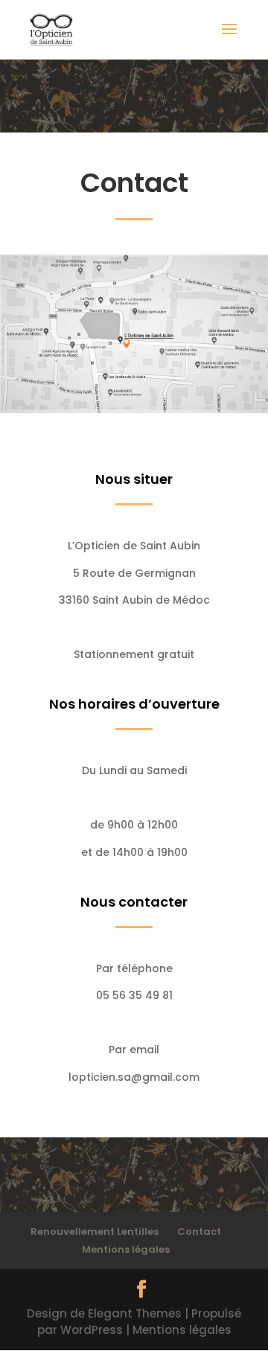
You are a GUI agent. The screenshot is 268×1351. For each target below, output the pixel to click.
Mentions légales (126, 1249)
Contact (199, 1231)
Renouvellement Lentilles (95, 1231)
